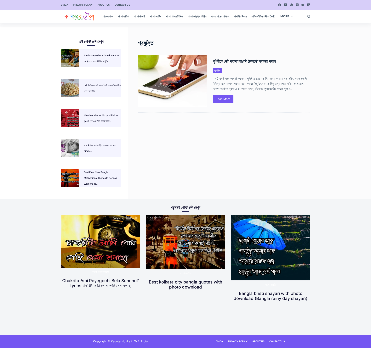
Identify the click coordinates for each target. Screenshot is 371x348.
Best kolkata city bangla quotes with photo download (185, 284)
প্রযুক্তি (217, 70)
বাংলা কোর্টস (155, 16)
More (284, 16)
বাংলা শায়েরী (139, 16)
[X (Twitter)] (285, 4)
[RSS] (308, 4)
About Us (104, 4)
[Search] (308, 16)
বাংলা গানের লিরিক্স (174, 16)
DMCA (64, 4)
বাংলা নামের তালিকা (220, 16)
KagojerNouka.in (122, 341)
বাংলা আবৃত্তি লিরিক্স (197, 16)
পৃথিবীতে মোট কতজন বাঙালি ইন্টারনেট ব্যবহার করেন (244, 61)
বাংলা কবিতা (123, 16)
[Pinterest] (291, 4)
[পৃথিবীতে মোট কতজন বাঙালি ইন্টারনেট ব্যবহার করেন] (172, 81)
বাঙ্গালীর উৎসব (240, 16)
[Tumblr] (297, 4)
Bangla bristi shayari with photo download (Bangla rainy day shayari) (270, 296)
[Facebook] (279, 4)
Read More (223, 100)
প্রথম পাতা (108, 16)
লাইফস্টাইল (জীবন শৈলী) (264, 16)
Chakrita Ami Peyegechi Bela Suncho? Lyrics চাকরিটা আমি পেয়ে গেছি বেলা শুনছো (100, 283)
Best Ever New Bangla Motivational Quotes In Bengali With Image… (100, 178)
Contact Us (122, 4)
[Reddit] (302, 4)
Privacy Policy (83, 4)
